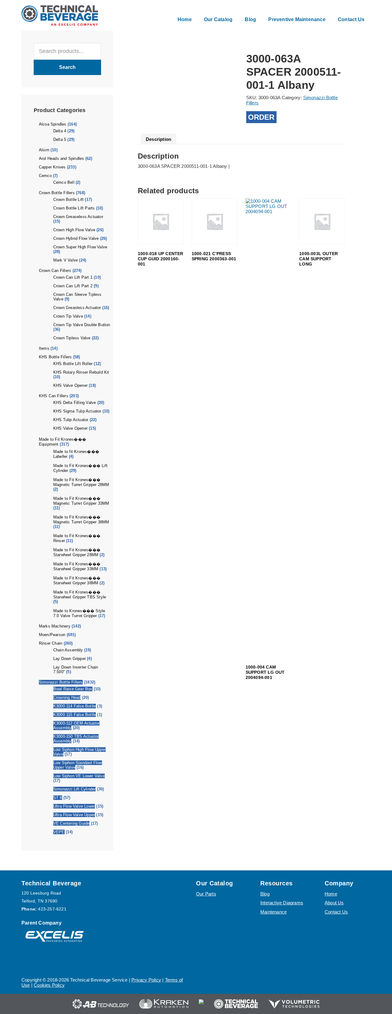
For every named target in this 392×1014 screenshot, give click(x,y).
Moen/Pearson (52, 634)
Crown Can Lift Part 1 (72, 277)
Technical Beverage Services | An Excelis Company (59, 15)
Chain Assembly (68, 650)
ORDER (261, 117)
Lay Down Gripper (69, 658)
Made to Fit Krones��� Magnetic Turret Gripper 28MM (81, 482)
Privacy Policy (146, 979)
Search (67, 67)
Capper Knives (52, 167)
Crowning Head (67, 697)
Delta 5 (59, 139)
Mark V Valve (65, 260)
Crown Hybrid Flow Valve (76, 238)
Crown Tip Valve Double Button (81, 324)
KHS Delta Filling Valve (74, 402)
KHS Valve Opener (70, 385)
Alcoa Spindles (52, 124)
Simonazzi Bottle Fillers (61, 682)
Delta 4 (59, 131)
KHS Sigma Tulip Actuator (77, 411)
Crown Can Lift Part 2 (72, 286)
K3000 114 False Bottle (74, 706)
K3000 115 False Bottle (74, 714)
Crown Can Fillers (55, 270)
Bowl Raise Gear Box (72, 689)
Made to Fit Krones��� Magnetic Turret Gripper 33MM (81, 501)
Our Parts (206, 893)
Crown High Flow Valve (74, 230)
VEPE (59, 832)
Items (44, 348)
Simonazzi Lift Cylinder (74, 789)
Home (331, 893)
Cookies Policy (49, 985)
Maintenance (273, 911)
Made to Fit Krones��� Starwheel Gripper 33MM (76, 566)
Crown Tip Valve (68, 316)
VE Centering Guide (71, 823)
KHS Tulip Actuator (71, 419)
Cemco (45, 175)
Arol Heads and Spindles (61, 158)
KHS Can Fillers (53, 396)
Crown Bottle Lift (68, 199)
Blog (265, 893)
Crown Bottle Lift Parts (74, 208)
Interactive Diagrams (281, 902)
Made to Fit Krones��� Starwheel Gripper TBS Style (79, 594)
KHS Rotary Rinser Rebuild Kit (81, 372)
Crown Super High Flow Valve (80, 247)
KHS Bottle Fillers (55, 357)
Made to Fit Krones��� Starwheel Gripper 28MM (76, 552)
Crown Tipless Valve (72, 338)
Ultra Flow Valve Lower (74, 806)
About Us (334, 902)
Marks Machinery (54, 626)
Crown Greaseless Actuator (78, 216)
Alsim (44, 150)
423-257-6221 (52, 909)
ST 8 (57, 797)
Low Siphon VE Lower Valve (79, 776)
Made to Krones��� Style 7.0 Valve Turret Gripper (79, 613)
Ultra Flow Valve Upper (74, 814)
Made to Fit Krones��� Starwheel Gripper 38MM (76, 580)
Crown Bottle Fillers (57, 192)
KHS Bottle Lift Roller (72, 363)
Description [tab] (158, 139)
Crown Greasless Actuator (77, 307)
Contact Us (336, 911)
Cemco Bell (63, 182)
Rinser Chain (50, 643)
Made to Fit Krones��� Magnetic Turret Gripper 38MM (81, 519)
